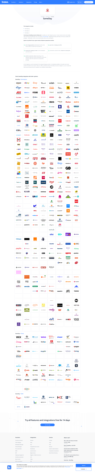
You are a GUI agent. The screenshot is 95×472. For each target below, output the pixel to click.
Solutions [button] (21, 2)
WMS (22, 393)
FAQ (50, 444)
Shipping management (19, 455)
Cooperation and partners (54, 450)
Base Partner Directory (53, 452)
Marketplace (24, 79)
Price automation (18, 448)
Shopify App (32, 448)
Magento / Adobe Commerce (35, 455)
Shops (22, 333)
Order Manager (45, 36)
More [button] (40, 2)
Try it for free (88, 2)
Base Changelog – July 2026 (69, 445)
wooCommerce (33, 450)
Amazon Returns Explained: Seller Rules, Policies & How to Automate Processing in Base (71, 450)
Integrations (28, 2)
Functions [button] (13, 2)
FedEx (31, 459)
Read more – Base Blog (68, 460)
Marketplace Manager (19, 444)
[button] (71, 2)
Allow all (83, 465)
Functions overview (18, 440)
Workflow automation (19, 457)
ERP (16, 452)
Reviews (50, 446)
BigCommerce (33, 452)
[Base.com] (5, 2)
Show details (19, 468)
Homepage (43, 16)
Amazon (31, 440)
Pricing (35, 2)
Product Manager (18, 446)
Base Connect (17, 459)
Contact (50, 440)
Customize (83, 469)
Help (50, 442)
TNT (31, 461)
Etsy (31, 444)
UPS (31, 457)
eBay (31, 442)
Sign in (81, 2)
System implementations (53, 448)
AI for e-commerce (18, 461)
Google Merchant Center (34, 446)
